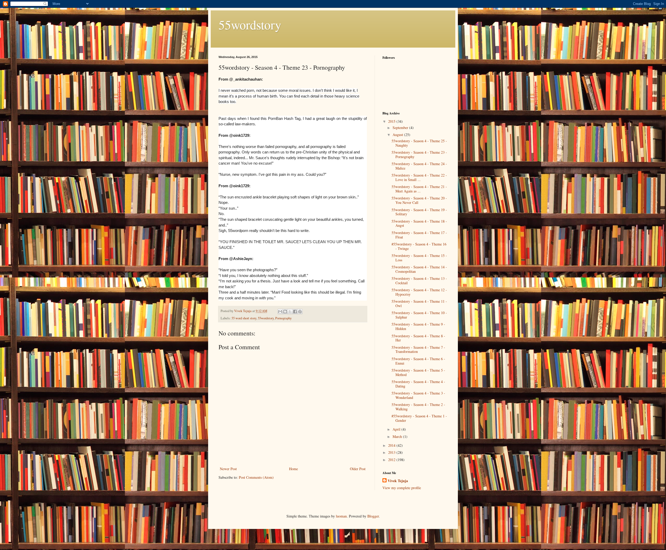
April (397, 429)
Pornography (283, 318)
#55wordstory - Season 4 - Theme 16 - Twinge (419, 246)
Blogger (373, 516)
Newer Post (228, 468)
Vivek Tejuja (398, 480)
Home (293, 468)
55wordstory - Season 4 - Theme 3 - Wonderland (418, 395)
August (398, 134)
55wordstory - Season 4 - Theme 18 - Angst (419, 223)
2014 (392, 445)
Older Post (358, 468)
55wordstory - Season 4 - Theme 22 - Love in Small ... (419, 177)
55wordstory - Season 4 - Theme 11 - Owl (419, 303)
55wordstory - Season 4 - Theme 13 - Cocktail (419, 280)
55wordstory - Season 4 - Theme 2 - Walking (418, 406)
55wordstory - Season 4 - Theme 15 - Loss (419, 257)
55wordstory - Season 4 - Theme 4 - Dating (418, 384)
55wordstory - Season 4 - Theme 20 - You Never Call (419, 200)
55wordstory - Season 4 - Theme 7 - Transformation (418, 349)
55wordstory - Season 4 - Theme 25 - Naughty (419, 143)
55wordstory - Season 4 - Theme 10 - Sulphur (419, 315)
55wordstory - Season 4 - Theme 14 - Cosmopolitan (419, 269)
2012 (392, 459)
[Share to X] (290, 311)
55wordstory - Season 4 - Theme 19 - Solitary (419, 212)
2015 (392, 121)
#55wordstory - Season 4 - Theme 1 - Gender (419, 418)
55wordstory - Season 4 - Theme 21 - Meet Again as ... (419, 188)
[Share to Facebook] (295, 311)
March (398, 436)
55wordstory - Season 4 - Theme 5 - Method (418, 372)
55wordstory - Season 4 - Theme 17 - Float (419, 235)
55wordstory (250, 24)
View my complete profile (401, 487)
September (401, 127)
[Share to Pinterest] (300, 311)
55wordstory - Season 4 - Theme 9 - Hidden (418, 326)
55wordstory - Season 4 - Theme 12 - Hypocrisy (419, 292)
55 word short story (244, 318)
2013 (392, 452)
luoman (341, 516)
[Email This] (280, 311)
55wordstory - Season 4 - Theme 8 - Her (418, 338)
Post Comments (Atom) (256, 477)
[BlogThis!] (285, 311)
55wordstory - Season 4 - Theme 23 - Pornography (419, 154)
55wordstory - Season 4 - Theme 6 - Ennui (418, 361)
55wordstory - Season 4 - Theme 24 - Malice (419, 166)
